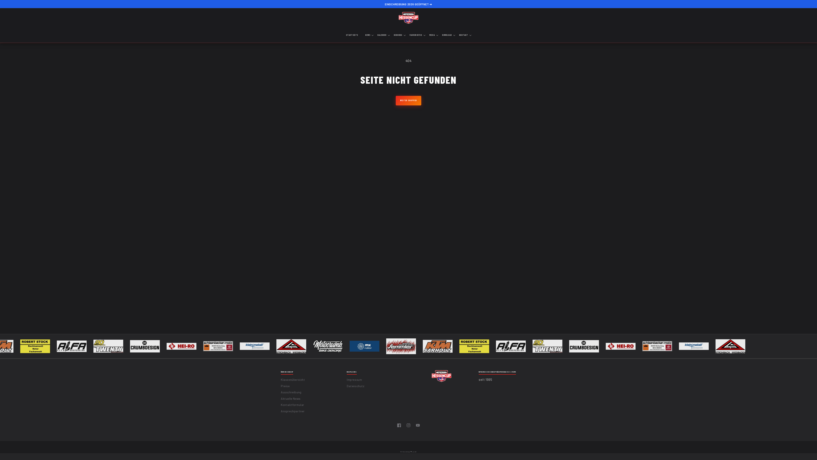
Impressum (354, 379)
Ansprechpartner (293, 411)
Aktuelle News (291, 398)
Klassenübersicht (293, 379)
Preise (285, 386)
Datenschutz (355, 386)
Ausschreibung (291, 392)
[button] (369, 35)
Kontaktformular (292, 405)
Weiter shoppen (408, 100)
